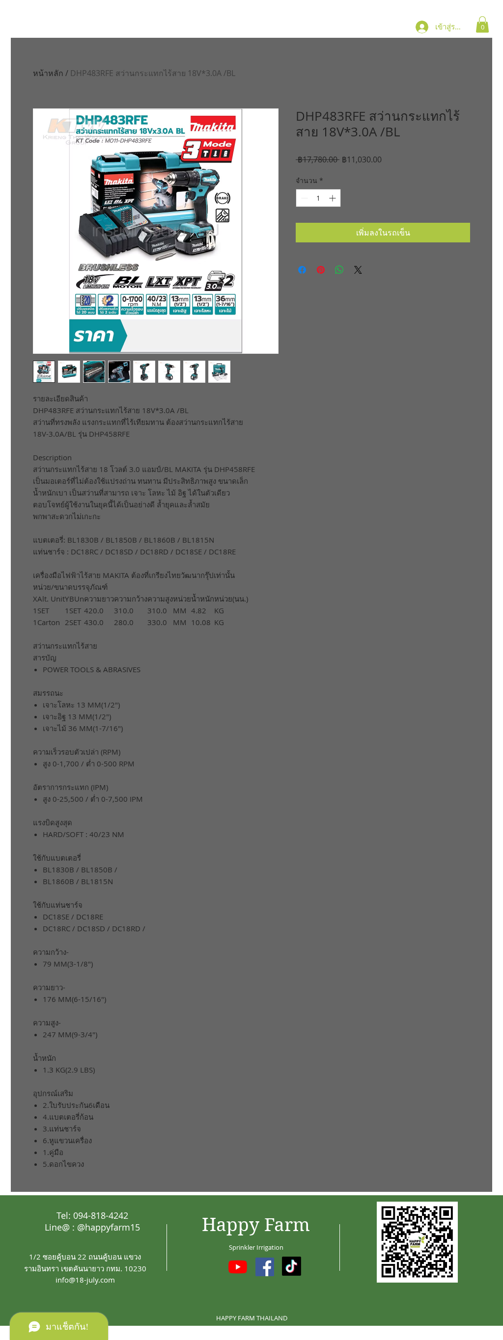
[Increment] (333, 198)
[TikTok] (291, 1266)
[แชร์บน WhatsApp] (339, 270)
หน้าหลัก (48, 73)
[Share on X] (358, 270)
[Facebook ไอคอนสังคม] (264, 1267)
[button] (482, 24)
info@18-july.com (85, 1280)
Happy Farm (256, 1224)
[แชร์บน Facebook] (302, 270)
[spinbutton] (318, 198)
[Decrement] (303, 198)
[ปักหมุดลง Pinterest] (321, 270)
